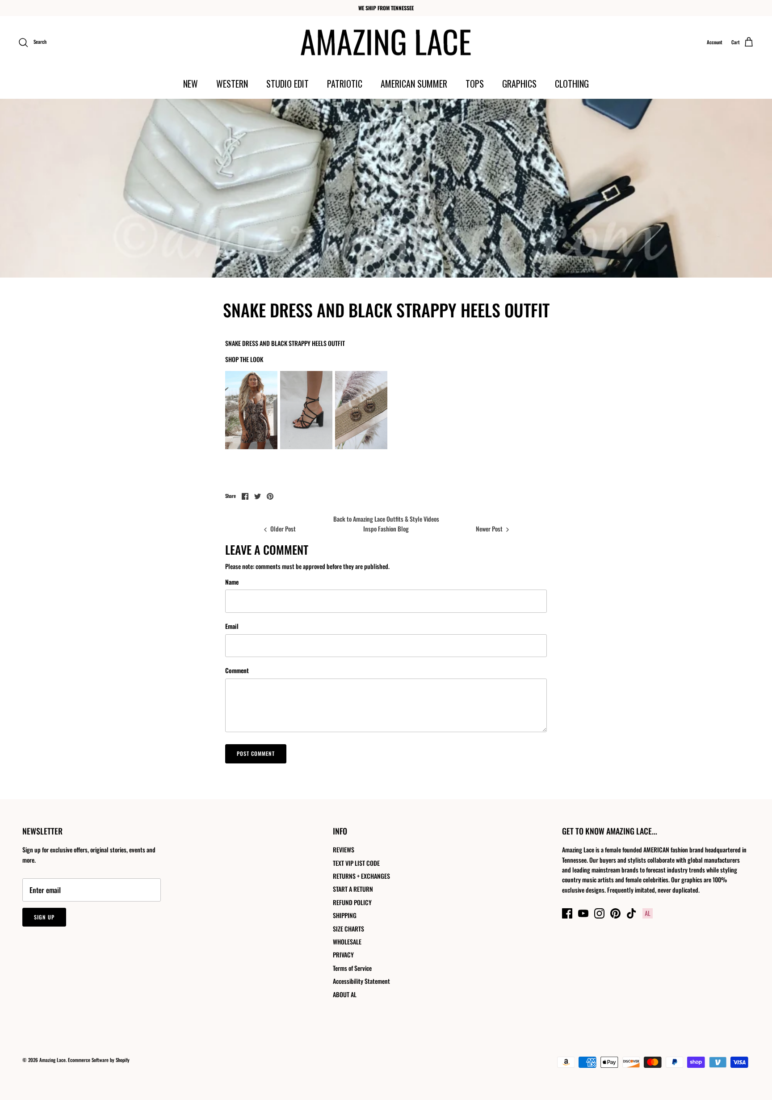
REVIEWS (343, 849)
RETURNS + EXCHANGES (361, 876)
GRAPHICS (519, 83)
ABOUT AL (345, 994)
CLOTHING (572, 83)
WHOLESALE (347, 941)
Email (232, 626)
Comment (237, 670)
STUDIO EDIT (287, 83)
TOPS (475, 83)
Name (232, 581)
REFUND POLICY (352, 902)
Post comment (256, 753)
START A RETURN (353, 888)
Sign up (44, 917)
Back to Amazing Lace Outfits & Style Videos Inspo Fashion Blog (386, 523)
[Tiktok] (631, 913)
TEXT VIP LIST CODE (356, 863)
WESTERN (232, 83)
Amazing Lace (52, 1059)
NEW (190, 83)
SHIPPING (345, 915)
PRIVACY (343, 954)
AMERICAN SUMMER (414, 83)
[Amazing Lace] (386, 42)
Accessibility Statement (361, 981)
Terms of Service (352, 968)
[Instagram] (599, 913)
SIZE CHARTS (348, 928)
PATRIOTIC (344, 83)
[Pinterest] (615, 913)
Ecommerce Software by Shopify (99, 1059)
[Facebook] (567, 913)
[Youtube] (583, 913)
